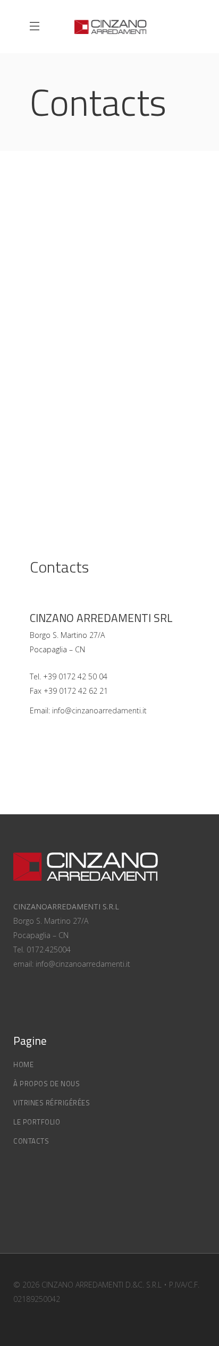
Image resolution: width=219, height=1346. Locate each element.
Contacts (31, 1141)
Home (23, 1064)
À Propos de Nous (46, 1083)
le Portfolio (36, 1122)
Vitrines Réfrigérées (51, 1102)
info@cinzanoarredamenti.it (99, 710)
